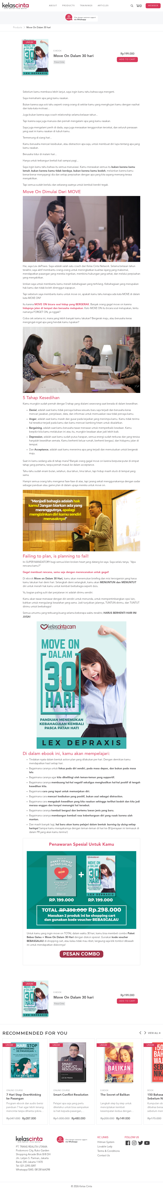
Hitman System (105, 1142)
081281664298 (42, 1170)
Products (17, 27)
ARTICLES (103, 6)
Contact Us (103, 1155)
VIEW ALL (153, 1033)
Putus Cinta (59, 62)
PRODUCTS (68, 6)
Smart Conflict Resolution (70, 1094)
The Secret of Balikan (115, 1094)
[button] (140, 1033)
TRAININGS (86, 6)
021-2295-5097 (28, 1166)
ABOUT (53, 6)
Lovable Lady (104, 1146)
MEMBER (153, 6)
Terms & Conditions (108, 1151)
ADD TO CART (127, 59)
